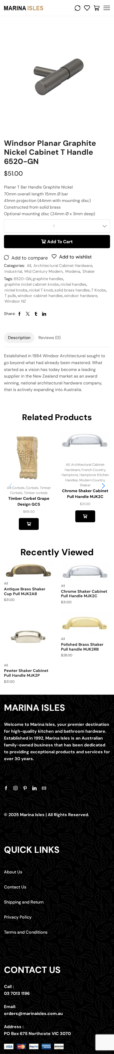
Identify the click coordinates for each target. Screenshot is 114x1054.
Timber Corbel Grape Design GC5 (28, 501)
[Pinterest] (25, 788)
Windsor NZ (15, 301)
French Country (93, 470)
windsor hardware (80, 295)
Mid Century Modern (43, 271)
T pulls (10, 295)
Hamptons (70, 475)
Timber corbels (36, 493)
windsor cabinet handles (40, 295)
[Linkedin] (34, 788)
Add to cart (60, 241)
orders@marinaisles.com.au (33, 1013)
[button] (103, 485)
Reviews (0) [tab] (49, 337)
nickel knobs (16, 290)
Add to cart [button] (29, 524)
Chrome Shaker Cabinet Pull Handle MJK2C (85, 493)
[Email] (44, 788)
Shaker (88, 271)
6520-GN (22, 278)
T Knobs (98, 290)
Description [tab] (19, 337)
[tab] (19, 337)
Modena (72, 271)
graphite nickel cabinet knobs (32, 284)
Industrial (13, 271)
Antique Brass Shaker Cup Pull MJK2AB (24, 591)
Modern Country (92, 480)
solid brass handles (72, 290)
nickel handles (73, 284)
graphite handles (48, 278)
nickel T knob (41, 290)
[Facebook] (6, 788)
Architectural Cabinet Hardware (62, 265)
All (29, 265)
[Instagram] (16, 788)
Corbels (18, 488)
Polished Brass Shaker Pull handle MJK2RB (82, 647)
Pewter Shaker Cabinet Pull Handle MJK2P (26, 673)
